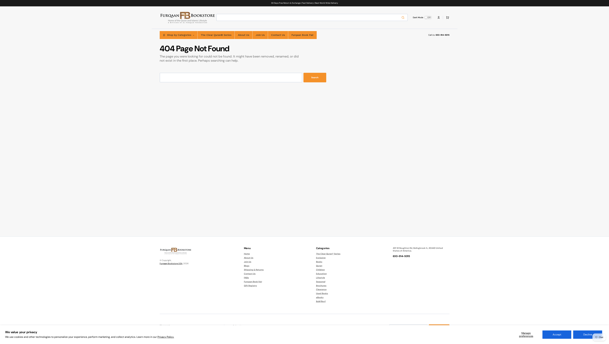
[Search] (403, 17)
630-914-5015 (442, 35)
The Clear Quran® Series (328, 254)
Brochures (321, 285)
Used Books (322, 293)
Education (321, 273)
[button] (438, 17)
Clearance (321, 289)
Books (319, 261)
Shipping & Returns (254, 269)
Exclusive (321, 257)
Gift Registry (250, 285)
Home (247, 254)
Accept (557, 334)
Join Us (247, 261)
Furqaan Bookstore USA (171, 263)
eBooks (320, 297)
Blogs (246, 265)
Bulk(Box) (321, 301)
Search (314, 77)
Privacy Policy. (165, 337)
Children (320, 269)
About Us (248, 257)
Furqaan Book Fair (253, 281)
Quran (319, 265)
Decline (587, 334)
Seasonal (320, 281)
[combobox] (312, 17)
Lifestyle (320, 277)
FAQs (246, 277)
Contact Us (250, 273)
